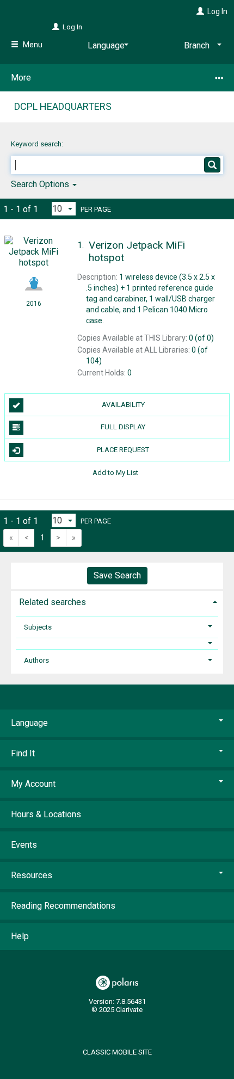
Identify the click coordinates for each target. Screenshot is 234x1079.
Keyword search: (38, 144)
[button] (117, 643)
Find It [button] (23, 753)
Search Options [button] (41, 184)
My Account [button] (33, 784)
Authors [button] (36, 660)
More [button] (21, 77)
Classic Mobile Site (117, 1052)
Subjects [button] (38, 627)
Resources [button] (31, 875)
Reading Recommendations (63, 906)
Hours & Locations (46, 814)
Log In (217, 11)
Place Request (123, 450)
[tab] (117, 601)
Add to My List (115, 472)
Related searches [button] (52, 602)
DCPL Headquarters (63, 106)
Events (24, 845)
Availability (123, 404)
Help (20, 936)
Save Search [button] (117, 575)
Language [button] (29, 723)
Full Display (123, 427)
